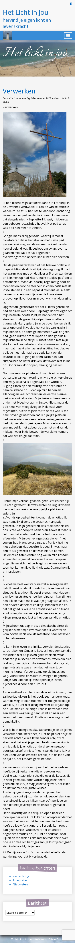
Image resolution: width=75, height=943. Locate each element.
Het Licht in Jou (25, 12)
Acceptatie (20, 880)
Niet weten (20, 884)
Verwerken (19, 91)
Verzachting (21, 876)
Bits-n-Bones (56, 939)
